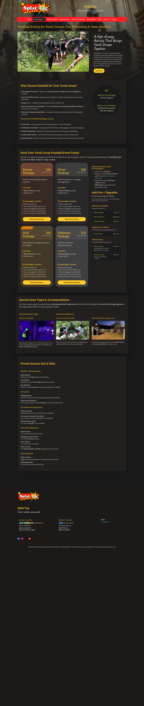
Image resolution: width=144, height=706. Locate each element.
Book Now (99, 71)
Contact (113, 19)
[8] (58, 70)
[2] (48, 70)
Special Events (64, 19)
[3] (49, 70)
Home (29, 19)
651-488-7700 (105, 522)
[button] (19, 51)
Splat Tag (90, 6)
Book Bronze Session (36, 219)
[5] (53, 70)
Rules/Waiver (91, 19)
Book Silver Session (72, 219)
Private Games (38, 19)
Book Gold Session (36, 282)
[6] (55, 70)
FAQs (99, 19)
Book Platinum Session (72, 282)
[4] (51, 70)
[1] (46, 70)
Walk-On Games (52, 19)
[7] (56, 70)
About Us (106, 19)
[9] (60, 70)
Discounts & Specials (78, 19)
